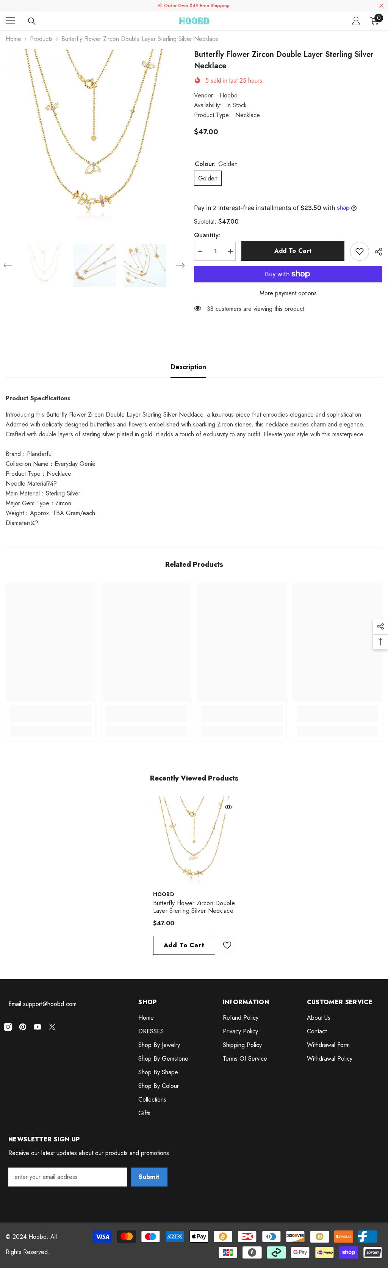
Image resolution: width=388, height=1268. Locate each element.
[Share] (375, 252)
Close (381, 6)
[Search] (31, 21)
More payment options (288, 293)
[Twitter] (52, 1026)
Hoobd (228, 95)
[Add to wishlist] (359, 251)
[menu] (10, 20)
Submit (149, 1176)
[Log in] (356, 21)
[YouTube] (37, 1026)
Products (41, 38)
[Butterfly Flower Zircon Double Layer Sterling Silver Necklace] (194, 841)
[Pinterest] (22, 1026)
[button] (8, 265)
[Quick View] (228, 807)
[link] (50, 719)
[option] (94, 137)
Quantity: (207, 235)
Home (13, 38)
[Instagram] (8, 1026)
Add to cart (293, 250)
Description (188, 367)
